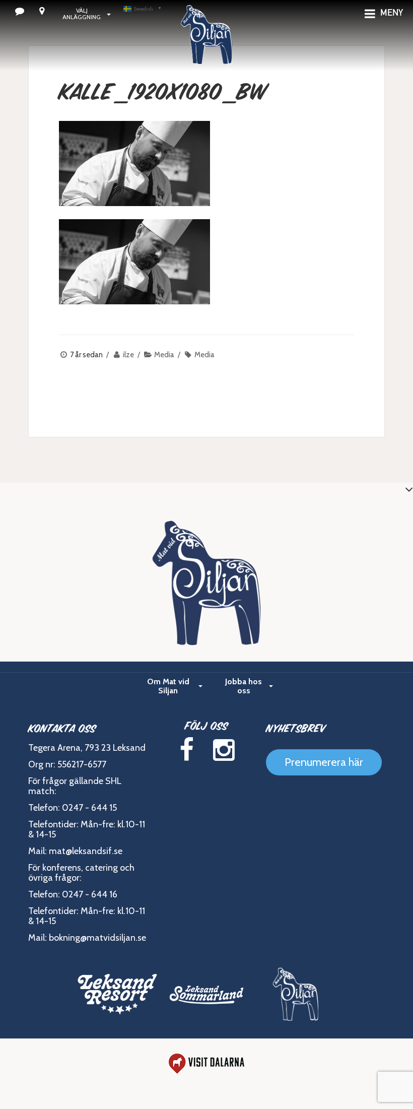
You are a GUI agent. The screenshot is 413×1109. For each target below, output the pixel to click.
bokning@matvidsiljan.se (97, 937)
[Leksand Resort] (117, 994)
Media (164, 354)
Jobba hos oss (243, 686)
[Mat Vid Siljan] (295, 994)
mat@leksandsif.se (85, 851)
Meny (391, 13)
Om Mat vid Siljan (168, 686)
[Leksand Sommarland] (206, 994)
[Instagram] (224, 750)
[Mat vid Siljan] (206, 48)
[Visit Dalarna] (206, 1064)
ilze (128, 354)
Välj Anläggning (81, 14)
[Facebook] (186, 750)
